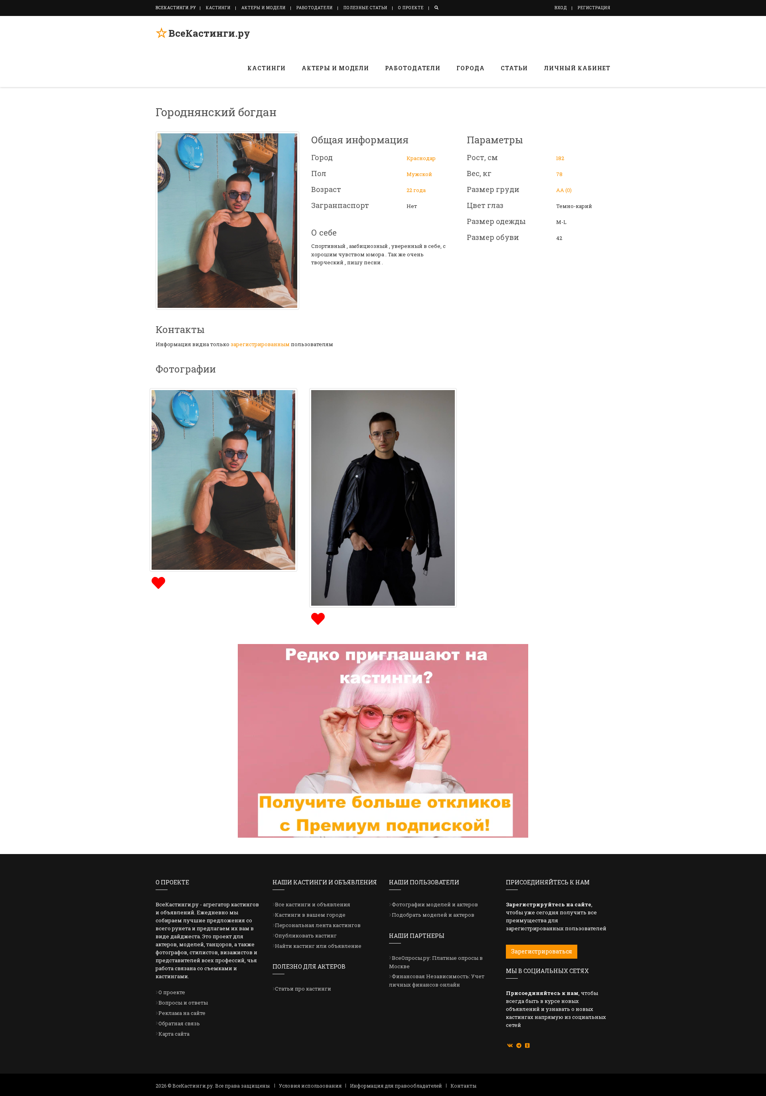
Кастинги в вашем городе (310, 914)
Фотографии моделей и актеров (435, 904)
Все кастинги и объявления (312, 904)
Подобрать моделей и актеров (433, 914)
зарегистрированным (260, 344)
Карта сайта (174, 1033)
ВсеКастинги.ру (209, 33)
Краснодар (421, 158)
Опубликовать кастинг (306, 935)
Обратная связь (179, 1023)
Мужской (419, 174)
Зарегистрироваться (541, 951)
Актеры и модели (263, 7)
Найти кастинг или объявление (318, 945)
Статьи (514, 68)
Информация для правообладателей (396, 1085)
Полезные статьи (365, 7)
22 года (416, 190)
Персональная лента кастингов (318, 925)
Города (470, 68)
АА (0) (564, 190)
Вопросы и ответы (183, 1002)
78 (559, 174)
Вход (561, 7)
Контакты (463, 1085)
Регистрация (594, 7)
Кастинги (218, 7)
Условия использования (310, 1085)
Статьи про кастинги (303, 988)
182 (560, 158)
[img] (157, 582)
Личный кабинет (577, 68)
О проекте (411, 7)
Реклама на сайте (181, 1013)
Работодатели (314, 7)
